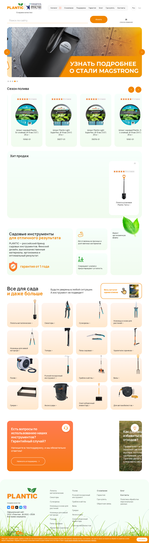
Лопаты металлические (57, 491)
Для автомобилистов (81, 525)
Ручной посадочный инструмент (81, 496)
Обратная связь (104, 503)
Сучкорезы (54, 501)
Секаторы (54, 497)
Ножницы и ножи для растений (59, 507)
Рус (133, 8)
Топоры (53, 519)
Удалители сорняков (59, 528)
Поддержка (81, 8)
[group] (74, 52)
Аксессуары (77, 514)
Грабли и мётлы (79, 501)
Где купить (110, 8)
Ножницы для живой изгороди (59, 513)
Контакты (121, 8)
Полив (75, 490)
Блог (101, 8)
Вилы (74, 506)
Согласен (142, 539)
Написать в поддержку (27, 461)
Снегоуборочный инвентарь (80, 520)
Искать (99, 19)
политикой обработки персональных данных (80, 540)
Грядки (75, 510)
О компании (68, 8)
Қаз (139, 8)
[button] (7, 52)
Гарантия (92, 8)
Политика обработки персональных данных (129, 501)
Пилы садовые (56, 523)
